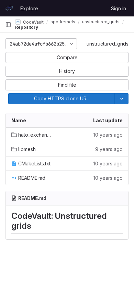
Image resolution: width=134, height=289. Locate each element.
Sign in (118, 8)
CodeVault (33, 21)
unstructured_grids (108, 44)
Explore (29, 8)
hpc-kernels (63, 21)
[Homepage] (9, 8)
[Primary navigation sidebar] (8, 24)
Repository (26, 27)
